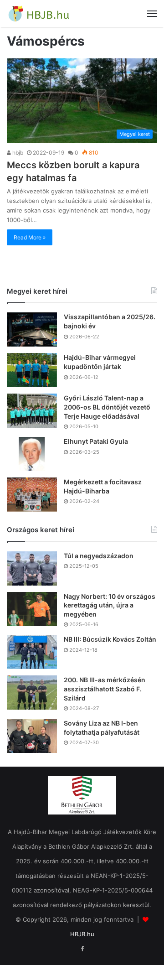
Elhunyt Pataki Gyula (96, 441)
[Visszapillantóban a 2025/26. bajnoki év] (32, 329)
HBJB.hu (82, 934)
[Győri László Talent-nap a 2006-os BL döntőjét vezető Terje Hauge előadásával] (32, 411)
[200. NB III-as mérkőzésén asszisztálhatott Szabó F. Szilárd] (32, 692)
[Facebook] (82, 949)
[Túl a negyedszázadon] (32, 568)
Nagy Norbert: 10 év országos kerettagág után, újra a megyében (109, 605)
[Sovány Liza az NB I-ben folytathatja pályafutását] (32, 736)
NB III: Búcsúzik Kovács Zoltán (110, 639)
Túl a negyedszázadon (98, 556)
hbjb (17, 152)
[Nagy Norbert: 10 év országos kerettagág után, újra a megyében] (32, 609)
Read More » (30, 237)
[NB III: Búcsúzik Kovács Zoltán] (32, 652)
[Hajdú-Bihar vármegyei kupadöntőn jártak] (32, 370)
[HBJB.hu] (39, 13)
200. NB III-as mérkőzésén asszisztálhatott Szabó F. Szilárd (104, 688)
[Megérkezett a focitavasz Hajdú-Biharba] (32, 494)
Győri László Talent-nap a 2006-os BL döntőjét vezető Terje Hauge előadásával (107, 407)
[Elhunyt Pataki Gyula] (32, 454)
